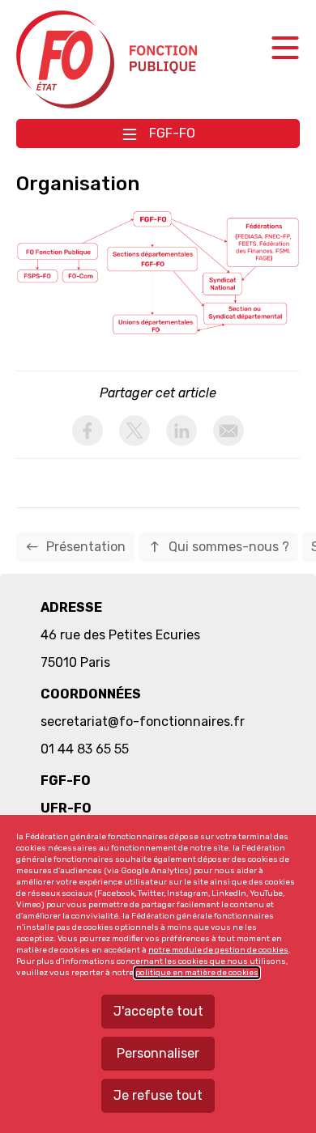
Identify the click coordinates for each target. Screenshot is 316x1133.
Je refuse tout (158, 1095)
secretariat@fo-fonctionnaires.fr (143, 721)
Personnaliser (158, 1053)
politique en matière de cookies (196, 973)
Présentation (75, 546)
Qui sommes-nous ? (218, 546)
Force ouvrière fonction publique (109, 59)
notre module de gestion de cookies (218, 950)
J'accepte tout (158, 1011)
